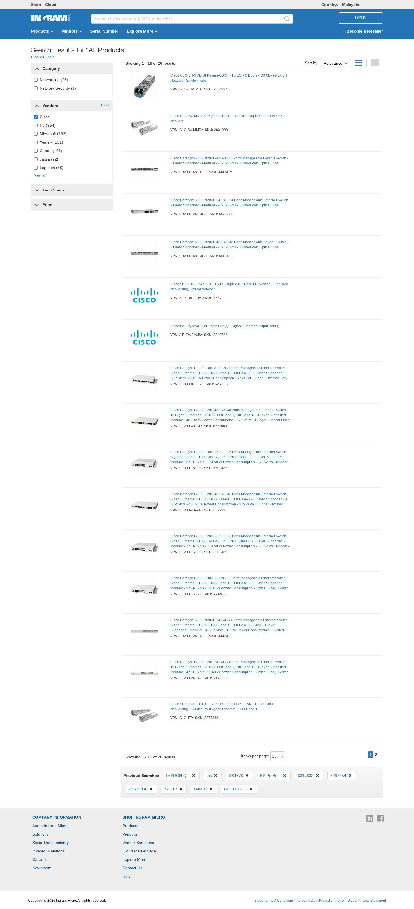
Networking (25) (54, 79)
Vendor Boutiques (138, 842)
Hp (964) (47, 125)
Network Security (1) (58, 88)
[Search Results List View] (359, 64)
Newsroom (42, 868)
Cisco (45, 117)
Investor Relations (48, 851)
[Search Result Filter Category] (37, 67)
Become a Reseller (364, 31)
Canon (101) (51, 150)
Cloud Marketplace (139, 851)
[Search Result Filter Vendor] (37, 104)
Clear (105, 105)
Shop (36, 4)
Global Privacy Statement (366, 901)
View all (40, 175)
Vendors (70, 31)
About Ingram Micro (50, 825)
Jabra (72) (49, 159)
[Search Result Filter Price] (37, 204)
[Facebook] (380, 819)
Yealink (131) (51, 142)
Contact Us (132, 868)
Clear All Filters (42, 57)
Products (40, 31)
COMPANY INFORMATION (56, 817)
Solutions (40, 834)
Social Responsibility (50, 842)
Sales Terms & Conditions (274, 901)
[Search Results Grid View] (375, 64)
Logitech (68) (51, 167)
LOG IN (360, 18)
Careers (39, 859)
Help (127, 876)
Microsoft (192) (53, 134)
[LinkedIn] (370, 819)
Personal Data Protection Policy (320, 901)
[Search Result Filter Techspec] (37, 188)
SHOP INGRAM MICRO (144, 817)
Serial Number (104, 31)
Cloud (51, 4)
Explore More (140, 31)
